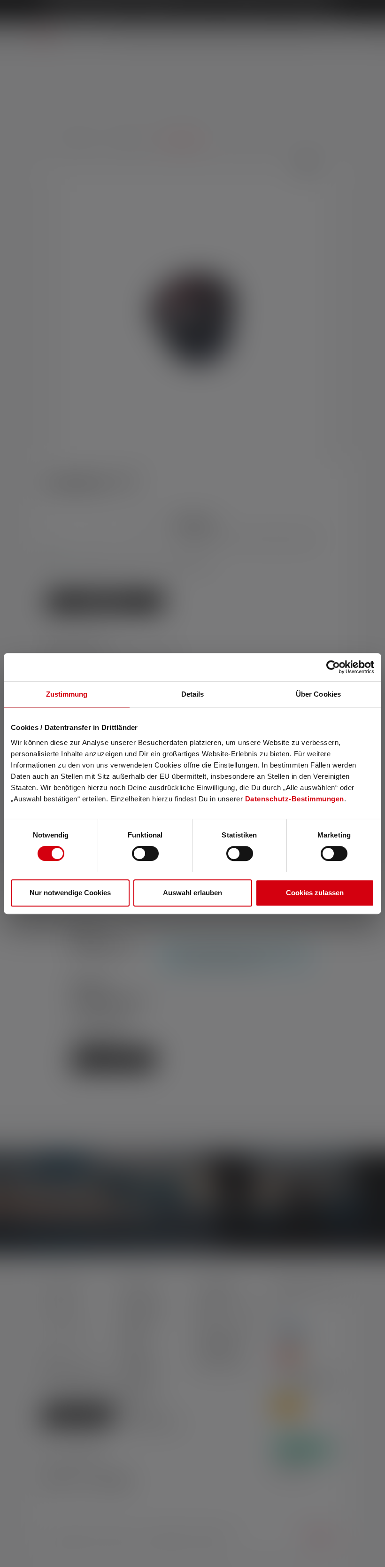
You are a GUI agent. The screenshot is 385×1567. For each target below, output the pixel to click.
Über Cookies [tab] (318, 694)
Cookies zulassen (315, 893)
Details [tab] (192, 694)
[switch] (145, 853)
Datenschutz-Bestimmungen (294, 799)
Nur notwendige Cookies (70, 893)
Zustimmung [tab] (67, 694)
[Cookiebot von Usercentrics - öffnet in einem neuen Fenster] (333, 667)
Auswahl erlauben (192, 893)
